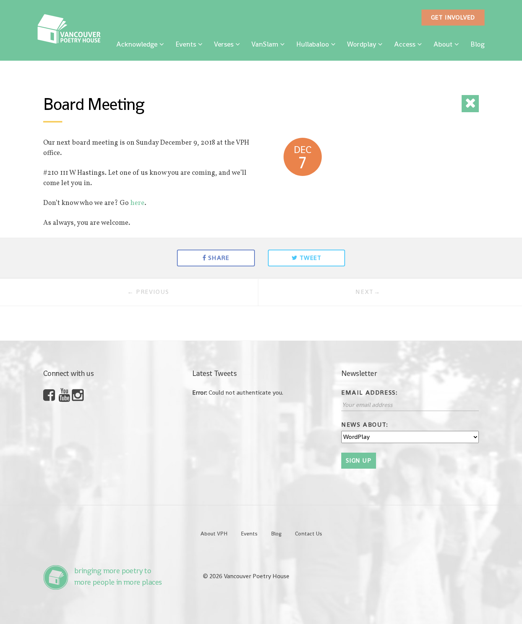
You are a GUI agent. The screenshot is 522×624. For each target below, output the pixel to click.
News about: (364, 425)
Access (404, 44)
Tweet (310, 258)
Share (218, 258)
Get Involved (453, 17)
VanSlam (264, 44)
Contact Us (308, 533)
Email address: (369, 393)
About (442, 44)
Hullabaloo (312, 44)
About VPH (213, 533)
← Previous (148, 292)
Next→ (367, 292)
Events (185, 44)
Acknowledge (136, 44)
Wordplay (361, 44)
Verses (223, 44)
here (137, 203)
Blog (477, 44)
